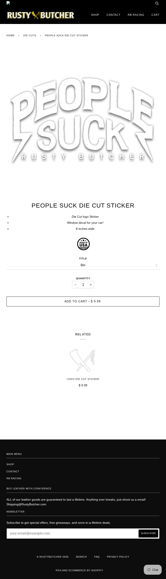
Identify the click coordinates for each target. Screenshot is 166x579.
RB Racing (136, 14)
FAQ (97, 556)
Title (83, 258)
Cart (156, 14)
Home (10, 35)
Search (81, 556)
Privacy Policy (118, 556)
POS (58, 570)
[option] (83, 123)
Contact (113, 14)
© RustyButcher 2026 (53, 556)
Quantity (83, 278)
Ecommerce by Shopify (86, 570)
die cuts (29, 35)
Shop (95, 14)
